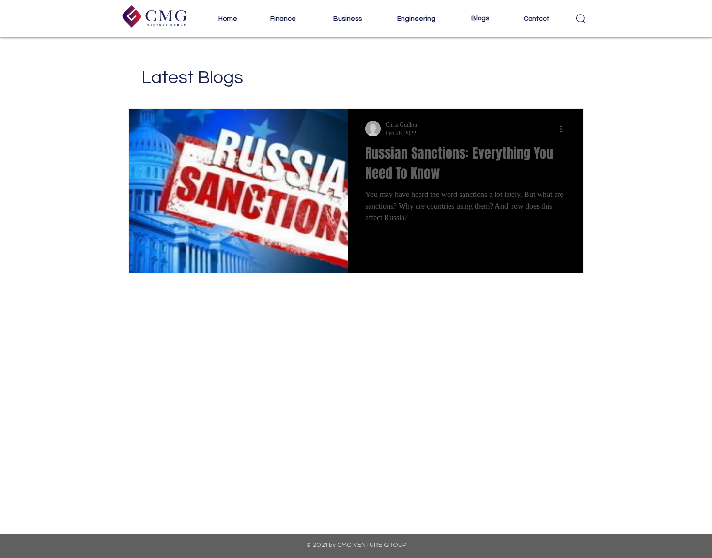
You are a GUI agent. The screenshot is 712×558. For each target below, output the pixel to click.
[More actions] (564, 129)
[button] (282, 19)
